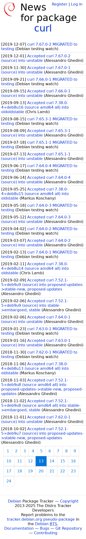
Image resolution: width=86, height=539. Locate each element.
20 (41, 471)
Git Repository (68, 528)
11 (19, 461)
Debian (14, 501)
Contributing (45, 533)
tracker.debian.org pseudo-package (41, 519)
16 (73, 461)
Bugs (44, 528)
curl (43, 28)
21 (51, 471)
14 (51, 461)
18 (19, 471)
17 (8, 471)
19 (30, 471)
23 (73, 471)
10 (8, 461)
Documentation (19, 528)
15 (62, 461)
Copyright (69, 501)
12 (30, 461)
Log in (76, 4)
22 (62, 471)
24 (8, 481)
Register (59, 4)
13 (41, 461)
